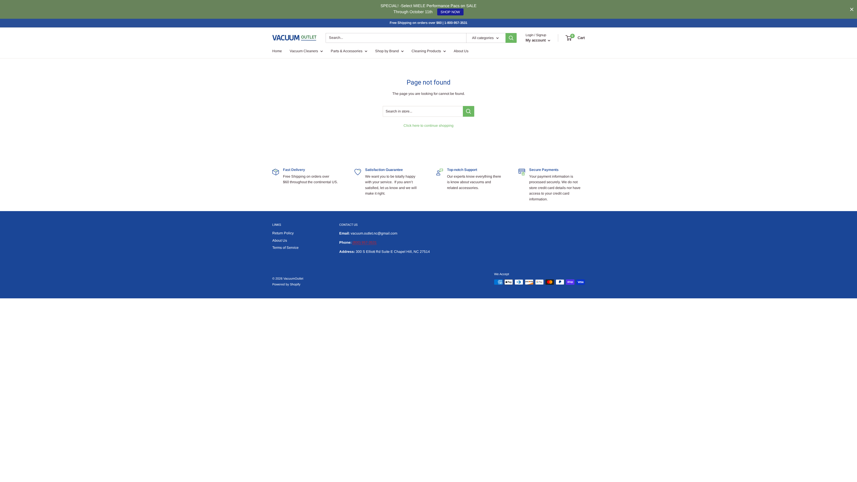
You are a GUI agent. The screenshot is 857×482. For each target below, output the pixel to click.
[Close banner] (852, 9)
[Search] (511, 38)
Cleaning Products (426, 51)
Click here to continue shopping (428, 125)
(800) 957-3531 (364, 242)
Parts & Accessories (346, 51)
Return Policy (283, 233)
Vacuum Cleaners (304, 51)
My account (536, 40)
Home (277, 51)
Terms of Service (285, 247)
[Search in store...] (468, 111)
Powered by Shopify (286, 284)
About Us (461, 51)
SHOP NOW (450, 12)
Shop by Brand (387, 51)
